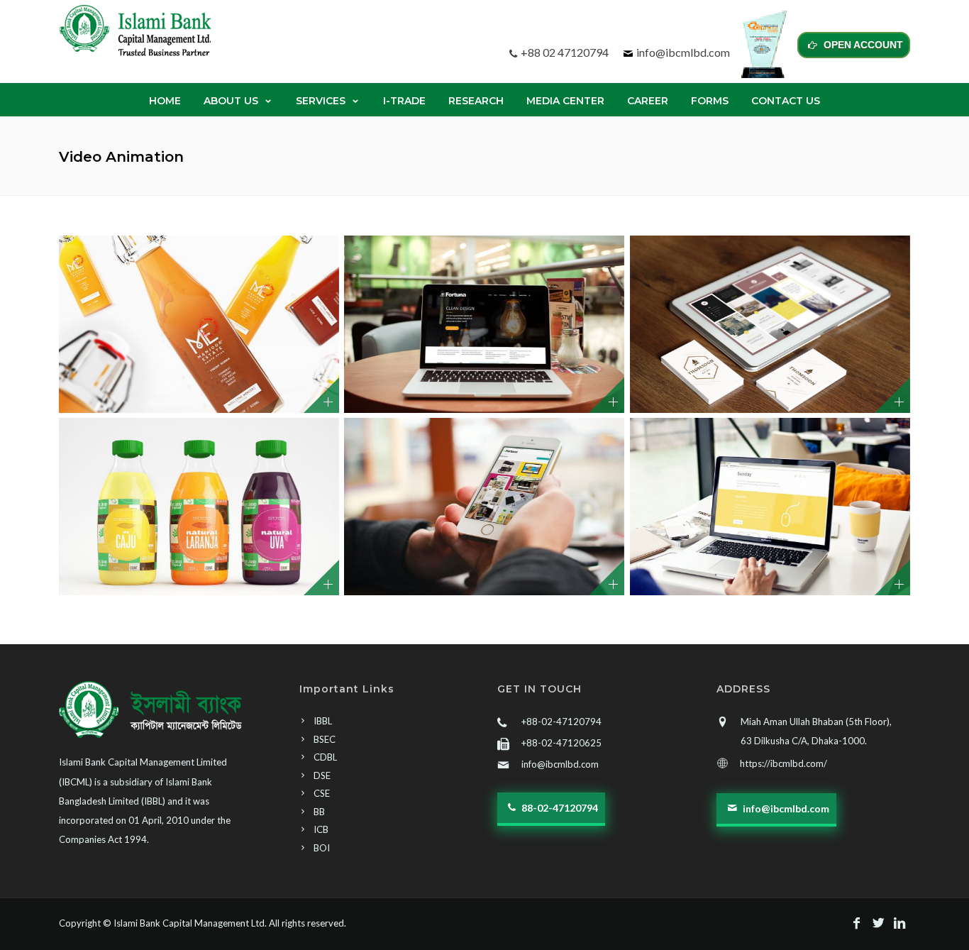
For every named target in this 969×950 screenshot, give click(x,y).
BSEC (325, 739)
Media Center (565, 100)
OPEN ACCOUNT (862, 44)
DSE (322, 775)
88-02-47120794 (558, 808)
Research (476, 100)
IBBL (323, 721)
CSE (322, 793)
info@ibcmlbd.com (683, 52)
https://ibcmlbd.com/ (783, 763)
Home (165, 100)
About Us (231, 100)
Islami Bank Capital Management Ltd (189, 923)
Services (320, 100)
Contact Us (785, 100)
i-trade (404, 100)
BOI (322, 848)
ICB (321, 829)
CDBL (325, 757)
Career (647, 100)
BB (319, 811)
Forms (710, 100)
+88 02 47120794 (565, 52)
